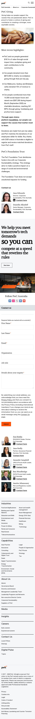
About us (16, 7)
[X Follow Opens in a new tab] (17, 301)
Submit (6, 424)
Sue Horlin (17, 437)
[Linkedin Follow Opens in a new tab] (14, 200)
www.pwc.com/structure (25, 680)
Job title (4, 363)
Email (4, 343)
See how (7, 265)
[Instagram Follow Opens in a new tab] (13, 301)
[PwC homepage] (3, 3)
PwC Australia (5, 7)
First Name (6, 323)
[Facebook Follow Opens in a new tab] (20, 301)
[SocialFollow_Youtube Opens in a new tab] (24, 301)
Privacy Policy (6, 400)
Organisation (6, 353)
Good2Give (13, 120)
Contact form (21, 200)
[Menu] (32, 3)
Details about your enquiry (12, 373)
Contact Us (25, 414)
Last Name (6, 333)
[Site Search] (28, 3)
